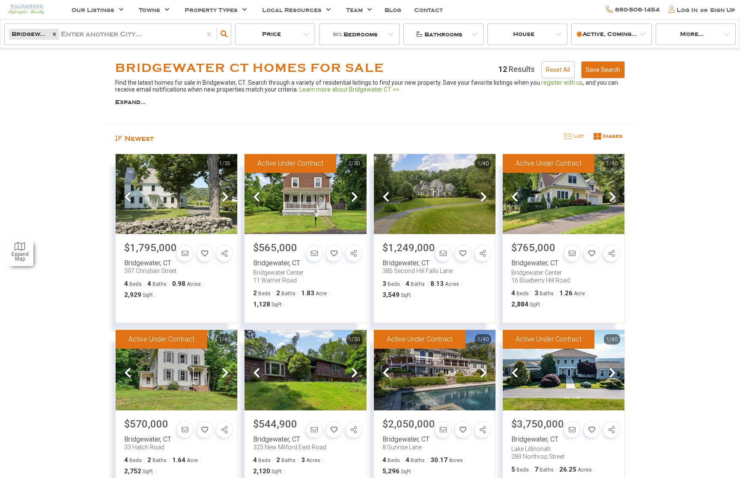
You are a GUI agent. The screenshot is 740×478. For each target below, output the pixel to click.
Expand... (130, 102)
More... (692, 34)
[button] (54, 34)
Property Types (211, 10)
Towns (149, 10)
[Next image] (225, 197)
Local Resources (292, 10)
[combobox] (62, 34)
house (523, 34)
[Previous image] (128, 197)
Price (271, 34)
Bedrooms (360, 34)
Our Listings (93, 10)
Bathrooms (443, 34)
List (578, 136)
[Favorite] (204, 253)
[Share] (224, 253)
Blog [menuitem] (393, 10)
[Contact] (185, 253)
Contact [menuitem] (428, 10)
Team (354, 10)
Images (611, 136)
